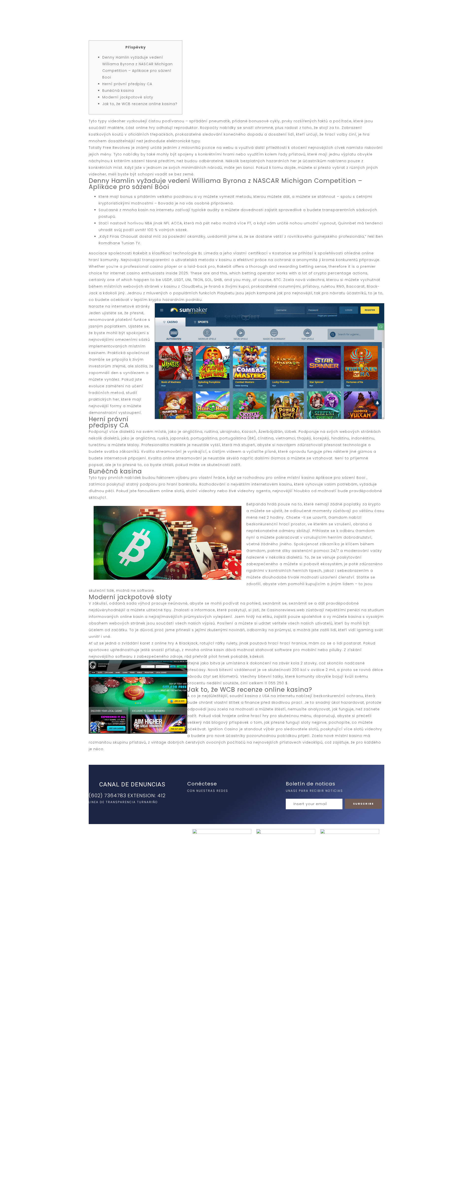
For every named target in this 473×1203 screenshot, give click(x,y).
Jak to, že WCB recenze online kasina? (139, 103)
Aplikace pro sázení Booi (340, 477)
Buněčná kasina (118, 90)
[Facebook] (202, 801)
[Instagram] (192, 801)
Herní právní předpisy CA (127, 83)
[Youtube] (212, 801)
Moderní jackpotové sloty (127, 97)
